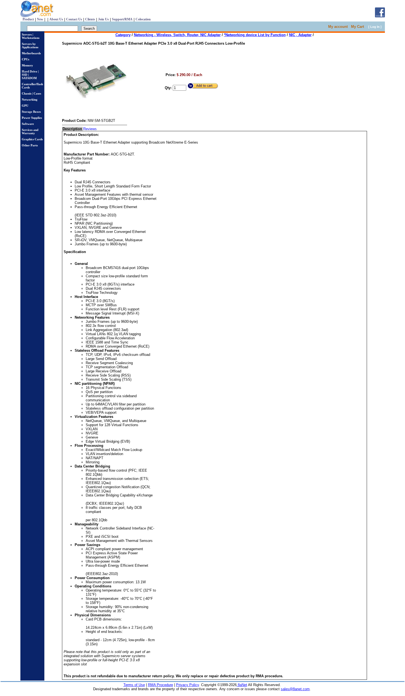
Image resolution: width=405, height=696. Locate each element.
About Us (56, 19)
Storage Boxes (31, 111)
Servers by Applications (30, 45)
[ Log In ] (375, 26)
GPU (25, 105)
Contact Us (74, 19)
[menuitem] (72, 129)
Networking (29, 99)
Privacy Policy (187, 685)
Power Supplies (32, 117)
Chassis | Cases (31, 93)
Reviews (90, 129)
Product (28, 19)
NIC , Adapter (300, 35)
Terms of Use (134, 685)
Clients (90, 19)
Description (72, 129)
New (40, 19)
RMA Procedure (160, 685)
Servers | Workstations (30, 36)
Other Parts (30, 145)
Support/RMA (122, 19)
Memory (27, 65)
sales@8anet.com (295, 689)
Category (123, 35)
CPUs (25, 59)
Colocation (143, 19)
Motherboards (31, 53)
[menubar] (79, 129)
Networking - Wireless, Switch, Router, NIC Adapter (177, 35)
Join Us (103, 19)
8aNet (242, 685)
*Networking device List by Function (255, 35)
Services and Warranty (30, 131)
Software (28, 123)
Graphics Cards (32, 139)
